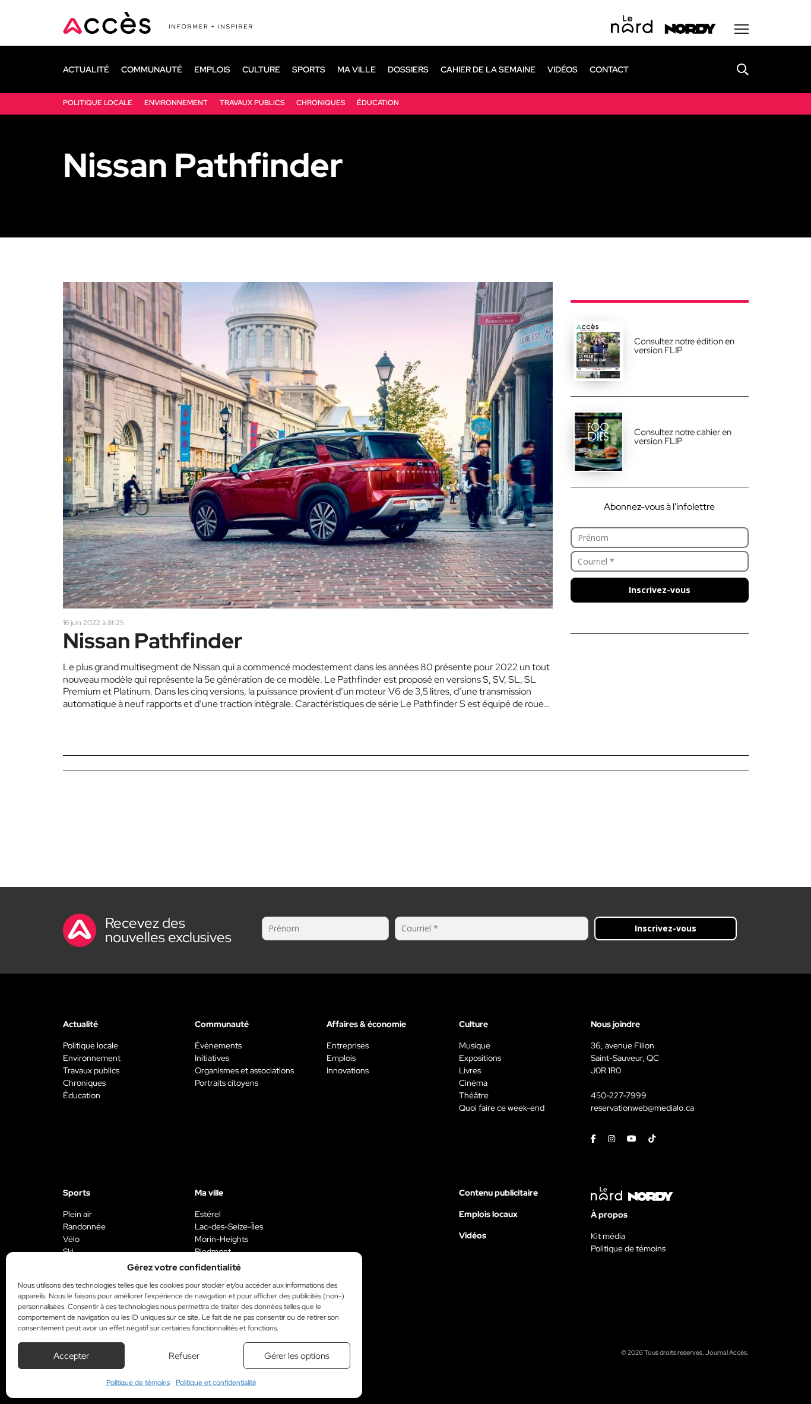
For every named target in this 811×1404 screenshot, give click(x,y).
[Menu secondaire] (741, 29)
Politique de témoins (138, 1382)
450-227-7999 (619, 1095)
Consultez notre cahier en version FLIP (682, 436)
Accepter (71, 1356)
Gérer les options (297, 1356)
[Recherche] (734, 69)
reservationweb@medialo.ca (642, 1107)
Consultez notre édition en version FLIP (684, 345)
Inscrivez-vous (659, 589)
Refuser (184, 1356)
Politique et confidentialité (216, 1382)
